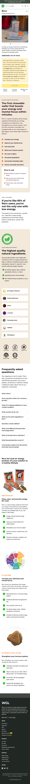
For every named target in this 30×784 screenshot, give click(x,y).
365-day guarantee (14, 90)
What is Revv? (6, 393)
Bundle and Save (6, 733)
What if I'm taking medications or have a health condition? (14, 406)
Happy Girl (9, 68)
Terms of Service (6, 761)
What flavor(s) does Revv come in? (13, 440)
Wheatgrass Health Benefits (8, 747)
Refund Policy (5, 755)
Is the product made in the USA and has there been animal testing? (14, 446)
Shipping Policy (5, 757)
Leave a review (5, 749)
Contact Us (4, 745)
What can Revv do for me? (10, 412)
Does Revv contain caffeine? (11, 424)
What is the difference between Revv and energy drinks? (13, 429)
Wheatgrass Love (17, 779)
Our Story (4, 741)
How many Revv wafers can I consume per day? (14, 399)
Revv (3, 727)
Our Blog (4, 743)
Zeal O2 (23, 66)
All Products (4, 723)
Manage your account (7, 735)
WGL (5, 703)
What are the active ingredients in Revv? (12, 418)
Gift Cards (4, 731)
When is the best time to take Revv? (13, 435)
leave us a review (12, 76)
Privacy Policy (5, 759)
